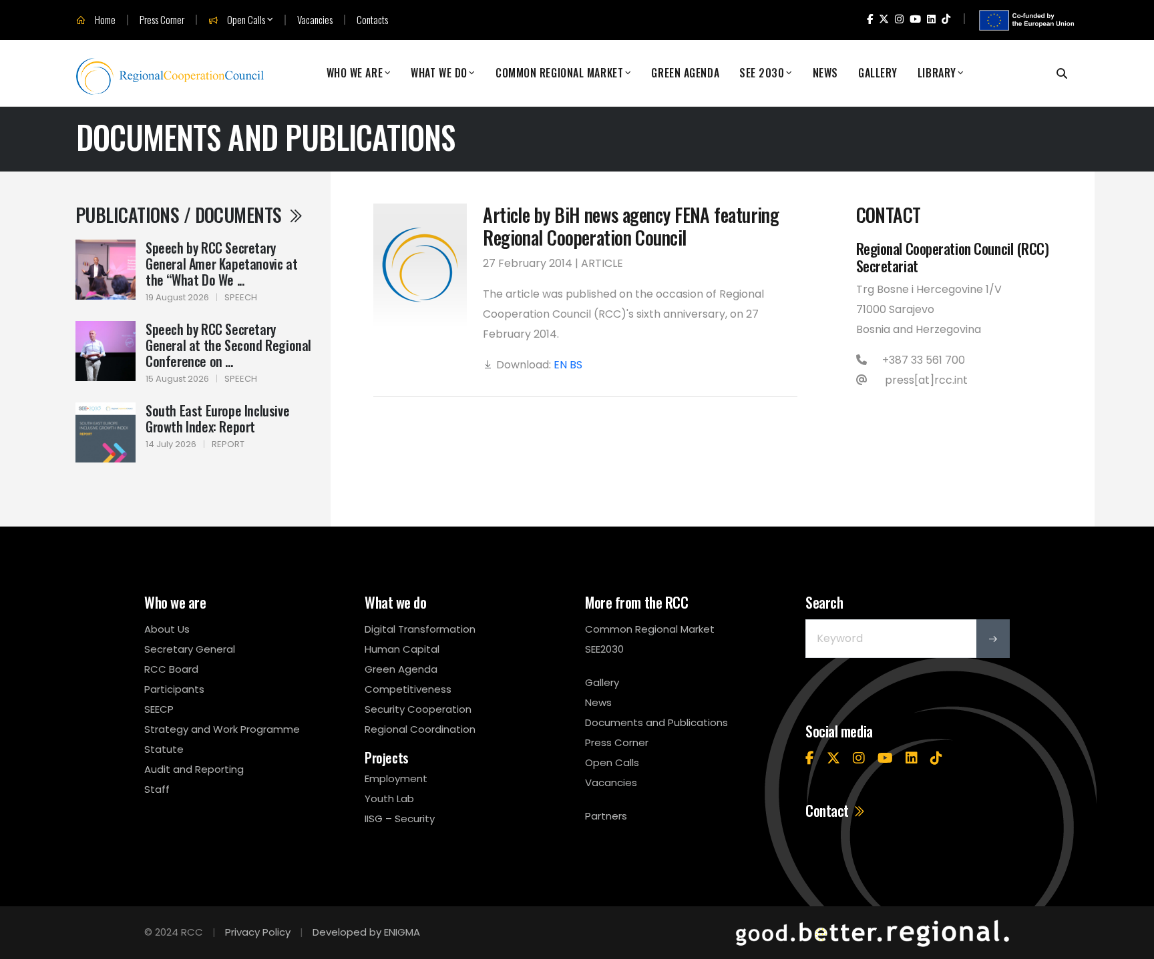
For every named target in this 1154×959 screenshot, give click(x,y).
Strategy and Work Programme (222, 729)
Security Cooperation (418, 709)
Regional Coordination (420, 729)
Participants (174, 689)
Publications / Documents (180, 214)
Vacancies (315, 20)
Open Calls (245, 20)
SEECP (159, 709)
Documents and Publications (656, 722)
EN (560, 364)
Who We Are (355, 73)
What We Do (439, 73)
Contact (828, 810)
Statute (164, 749)
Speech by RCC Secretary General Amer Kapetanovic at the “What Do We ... (221, 264)
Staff (157, 789)
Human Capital (402, 649)
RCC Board (171, 669)
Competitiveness (408, 689)
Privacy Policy (258, 932)
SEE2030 (604, 649)
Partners (606, 816)
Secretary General (189, 649)
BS (576, 364)
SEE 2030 (761, 73)
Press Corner (162, 20)
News (825, 73)
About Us (167, 629)
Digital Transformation (420, 629)
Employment (396, 778)
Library (937, 73)
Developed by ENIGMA (366, 932)
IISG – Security (400, 819)
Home (104, 20)
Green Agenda (685, 73)
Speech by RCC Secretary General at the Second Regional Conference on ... (228, 345)
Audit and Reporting (194, 769)
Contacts (372, 20)
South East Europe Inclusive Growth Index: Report (217, 418)
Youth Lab (389, 798)
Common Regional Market (559, 73)
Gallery (878, 73)
